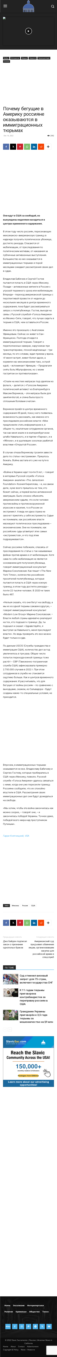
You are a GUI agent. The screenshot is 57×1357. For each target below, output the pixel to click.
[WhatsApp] (27, 147)
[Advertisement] (28, 84)
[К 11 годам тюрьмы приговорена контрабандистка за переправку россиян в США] (10, 992)
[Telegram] (35, 1326)
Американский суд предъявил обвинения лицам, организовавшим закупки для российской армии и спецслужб (41, 949)
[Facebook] (6, 147)
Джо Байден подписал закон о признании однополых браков (15, 944)
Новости (32, 58)
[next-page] (10, 1029)
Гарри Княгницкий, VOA (16, 835)
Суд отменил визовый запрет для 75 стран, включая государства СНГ (36, 979)
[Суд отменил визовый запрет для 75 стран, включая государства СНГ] (10, 979)
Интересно (15, 58)
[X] (13, 147)
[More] (48, 147)
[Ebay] (8, 1326)
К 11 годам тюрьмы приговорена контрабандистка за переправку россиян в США (34, 997)
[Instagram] (21, 1326)
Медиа (24, 58)
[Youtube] (49, 1326)
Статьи (6, 61)
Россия (25, 905)
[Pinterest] (20, 147)
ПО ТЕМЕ (9, 968)
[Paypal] (28, 1326)
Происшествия (43, 58)
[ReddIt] (41, 147)
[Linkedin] (34, 147)
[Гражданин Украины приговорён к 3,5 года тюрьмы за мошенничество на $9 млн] (10, 1015)
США (33, 905)
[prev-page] (5, 1029)
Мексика (15, 905)
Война (6, 58)
